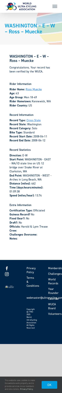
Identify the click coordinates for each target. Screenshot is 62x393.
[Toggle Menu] (54, 6)
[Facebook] (7, 268)
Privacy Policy (26, 389)
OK (49, 385)
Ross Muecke (34, 89)
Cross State (34, 120)
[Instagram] (7, 274)
